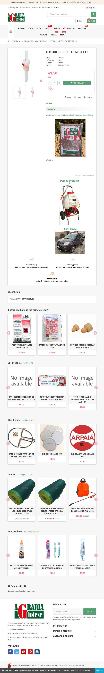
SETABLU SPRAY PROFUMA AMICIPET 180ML (21, 567)
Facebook (10, 651)
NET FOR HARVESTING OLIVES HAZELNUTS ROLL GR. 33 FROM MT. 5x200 (22, 511)
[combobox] (71, 14)
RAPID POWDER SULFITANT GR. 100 (52, 346)
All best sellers (29, 420)
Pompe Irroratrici (70, 180)
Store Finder (25, 8)
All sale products (25, 474)
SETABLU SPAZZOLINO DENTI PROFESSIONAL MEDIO (52, 567)
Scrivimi (49, 103)
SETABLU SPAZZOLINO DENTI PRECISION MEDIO (82, 567)
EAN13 (48, 65)
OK (91, 611)
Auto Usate (70, 229)
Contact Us (48, 8)
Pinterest (89, 97)
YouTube (23, 651)
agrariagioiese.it (78, 665)
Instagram (37, 651)
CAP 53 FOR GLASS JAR (52, 454)
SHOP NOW (88, 2)
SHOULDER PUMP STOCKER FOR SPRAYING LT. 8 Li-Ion (82, 510)
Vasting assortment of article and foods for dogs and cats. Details (69, 115)
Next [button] (95, 333)
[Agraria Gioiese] (16, 17)
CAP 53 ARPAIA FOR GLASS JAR (82, 455)
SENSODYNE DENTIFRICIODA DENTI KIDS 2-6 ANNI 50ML (52, 398)
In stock (49, 63)
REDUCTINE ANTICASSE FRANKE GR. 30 (22, 346)
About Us (37, 8)
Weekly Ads (13, 8)
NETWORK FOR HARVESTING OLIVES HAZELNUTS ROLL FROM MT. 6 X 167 (52, 511)
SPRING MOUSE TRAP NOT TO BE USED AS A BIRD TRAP (21, 455)
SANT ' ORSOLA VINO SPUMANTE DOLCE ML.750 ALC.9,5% (82, 399)
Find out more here (82, 670)
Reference (50, 60)
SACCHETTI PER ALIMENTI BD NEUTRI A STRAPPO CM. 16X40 (21, 398)
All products (29, 363)
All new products (31, 532)
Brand (48, 58)
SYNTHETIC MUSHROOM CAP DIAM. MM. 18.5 (82, 346)
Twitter (16, 651)
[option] (22, 334)
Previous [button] (8, 333)
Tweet (78, 97)
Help (56, 8)
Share (69, 97)
